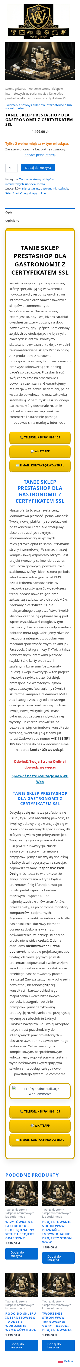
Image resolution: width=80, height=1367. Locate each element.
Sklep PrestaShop (16, 193)
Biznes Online (30, 188)
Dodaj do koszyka (38, 167)
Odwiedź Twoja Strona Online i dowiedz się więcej (40, 764)
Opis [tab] (8, 212)
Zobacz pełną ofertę (40, 155)
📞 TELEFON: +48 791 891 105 (40, 437)
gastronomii (48, 188)
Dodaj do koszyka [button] (17, 1254)
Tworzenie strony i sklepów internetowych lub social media (38, 106)
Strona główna (15, 89)
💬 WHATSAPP (40, 451)
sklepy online (37, 193)
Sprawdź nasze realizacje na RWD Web (40, 779)
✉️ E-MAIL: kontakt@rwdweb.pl (40, 465)
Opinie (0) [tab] (12, 220)
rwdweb (63, 188)
